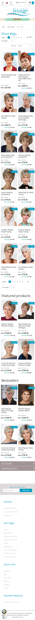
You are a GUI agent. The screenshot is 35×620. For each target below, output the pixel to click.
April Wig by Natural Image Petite (7, 410)
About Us (6, 530)
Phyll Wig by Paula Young (8, 268)
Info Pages (9, 523)
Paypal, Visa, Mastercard (11, 602)
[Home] (18, 12)
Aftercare (6, 581)
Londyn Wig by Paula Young (7, 231)
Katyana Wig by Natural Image (24, 364)
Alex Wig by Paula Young (25, 449)
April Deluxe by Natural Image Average (24, 326)
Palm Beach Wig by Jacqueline (7, 156)
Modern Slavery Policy (10, 536)
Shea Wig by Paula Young (25, 193)
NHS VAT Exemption (10, 553)
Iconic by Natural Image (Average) (8, 364)
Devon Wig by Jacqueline (7, 193)
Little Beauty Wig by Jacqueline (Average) (25, 118)
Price (20, 46)
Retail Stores (7, 515)
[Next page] (30, 37)
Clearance (7, 584)
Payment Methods (13, 595)
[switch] (4, 617)
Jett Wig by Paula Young (8, 117)
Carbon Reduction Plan (11, 540)
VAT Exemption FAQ (10, 557)
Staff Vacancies (8, 547)
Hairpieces (7, 571)
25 (27, 37)
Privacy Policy (8, 533)
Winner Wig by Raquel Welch (24, 410)
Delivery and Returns (10, 508)
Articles (6, 588)
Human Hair (7, 578)
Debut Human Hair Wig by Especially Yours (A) (24, 77)
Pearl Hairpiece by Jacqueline (8, 76)
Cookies (6, 543)
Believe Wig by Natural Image (7, 325)
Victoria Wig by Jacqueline (24, 156)
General (8, 501)
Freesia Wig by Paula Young (24, 231)
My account (22, 2)
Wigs (5, 574)
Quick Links (9, 564)
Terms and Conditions (10, 550)
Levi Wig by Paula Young (25, 268)
